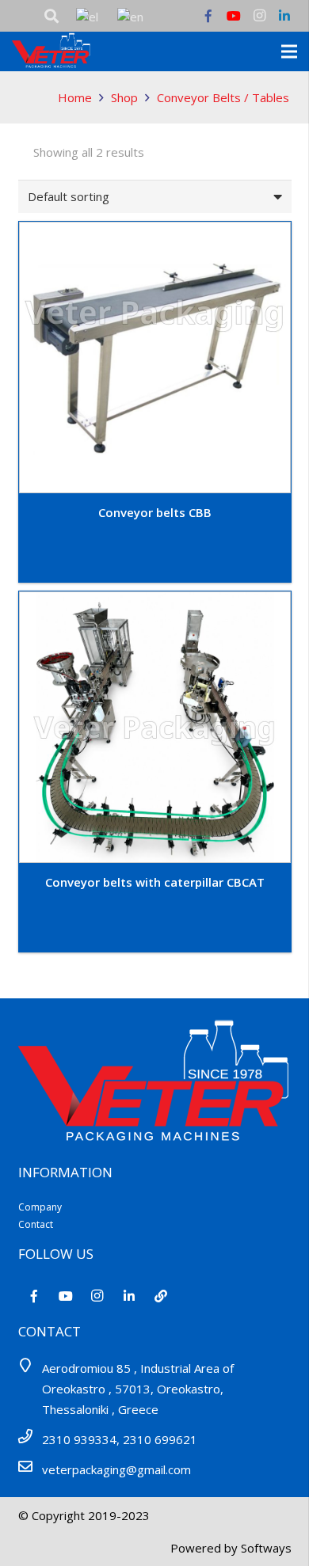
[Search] (51, 16)
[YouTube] (233, 16)
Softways (266, 1548)
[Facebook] (208, 16)
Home (75, 97)
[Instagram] (259, 16)
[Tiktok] (161, 1296)
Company (40, 1207)
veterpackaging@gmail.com (116, 1469)
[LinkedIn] (284, 16)
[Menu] (289, 51)
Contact (35, 1224)
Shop (124, 97)
